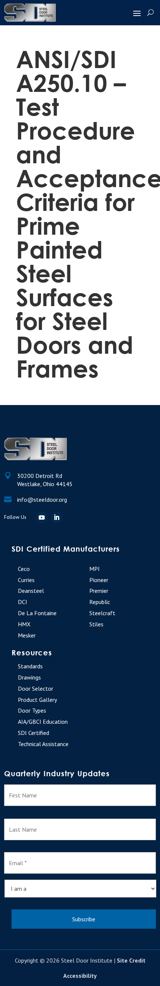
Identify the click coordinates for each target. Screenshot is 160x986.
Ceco (24, 568)
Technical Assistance (43, 744)
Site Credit (131, 960)
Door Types (32, 710)
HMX (24, 624)
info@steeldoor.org (42, 499)
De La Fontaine (37, 613)
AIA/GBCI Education (43, 721)
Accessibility (80, 975)
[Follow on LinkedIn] (57, 517)
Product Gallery (37, 699)
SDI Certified (33, 732)
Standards (30, 666)
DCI (22, 602)
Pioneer (98, 580)
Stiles (96, 624)
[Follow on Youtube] (42, 517)
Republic (99, 602)
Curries (26, 580)
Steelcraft (102, 613)
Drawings (29, 677)
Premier (98, 590)
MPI (94, 568)
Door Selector (35, 688)
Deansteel (31, 590)
